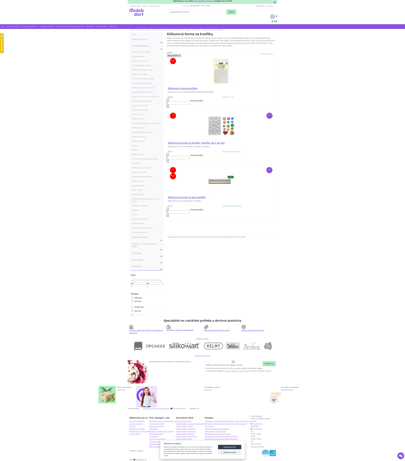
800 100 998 (148, 408)
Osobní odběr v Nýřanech (185, 429)
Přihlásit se (269, 364)
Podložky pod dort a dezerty (142, 65)
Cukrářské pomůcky (29, 26)
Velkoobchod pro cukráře (159, 444)
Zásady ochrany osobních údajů (237, 371)
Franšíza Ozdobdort (156, 424)
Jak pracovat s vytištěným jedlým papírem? (221, 436)
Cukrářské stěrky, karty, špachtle (143, 79)
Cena (133, 275)
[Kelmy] (213, 346)
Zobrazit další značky (202, 356)
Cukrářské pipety (138, 223)
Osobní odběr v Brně (184, 421)
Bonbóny (135, 150)
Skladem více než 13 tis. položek (161, 431)
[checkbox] (136, 298)
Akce (2, 26)
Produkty (142, 30)
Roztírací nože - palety (139, 74)
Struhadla (135, 210)
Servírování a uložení (139, 172)
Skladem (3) (139, 307)
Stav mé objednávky (137, 421)
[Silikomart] (184, 346)
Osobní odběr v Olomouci (186, 431)
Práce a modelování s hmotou (174, 30)
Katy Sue (138, 301)
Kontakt (145, 6)
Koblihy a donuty (137, 154)
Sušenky (135, 145)
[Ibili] (138, 346)
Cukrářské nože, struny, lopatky (142, 70)
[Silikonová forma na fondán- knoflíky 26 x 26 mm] (221, 126)
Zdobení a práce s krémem (141, 52)
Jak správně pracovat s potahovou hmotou (221, 439)
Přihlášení (262, 6)
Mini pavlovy (209, 426)
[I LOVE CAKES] (155, 346)
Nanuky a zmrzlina (138, 141)
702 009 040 (257, 424)
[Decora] (252, 346)
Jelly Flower (136, 163)
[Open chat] (400, 456)
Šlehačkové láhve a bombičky (142, 177)
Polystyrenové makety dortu (141, 101)
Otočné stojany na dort (140, 61)
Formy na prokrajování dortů (142, 83)
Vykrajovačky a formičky (140, 105)
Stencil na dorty (137, 190)
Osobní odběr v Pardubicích (186, 436)
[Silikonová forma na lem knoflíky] (221, 180)
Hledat (231, 12)
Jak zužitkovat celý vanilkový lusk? (218, 434)
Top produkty (173, 55)
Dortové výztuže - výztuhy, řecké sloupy (145, 97)
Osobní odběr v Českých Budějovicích (190, 424)
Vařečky (134, 214)
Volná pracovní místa (157, 439)
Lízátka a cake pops (139, 137)
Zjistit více (121, 390)
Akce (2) (138, 311)
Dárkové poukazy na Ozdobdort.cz (162, 421)
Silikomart (138, 298)
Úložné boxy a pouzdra (140, 206)
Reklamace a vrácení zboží (139, 431)
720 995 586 (257, 429)
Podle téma (112, 26)
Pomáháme (153, 436)
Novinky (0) (139, 315)
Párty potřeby (101, 26)
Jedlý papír (90, 26)
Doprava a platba (135, 6)
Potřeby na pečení (13, 26)
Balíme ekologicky (156, 434)
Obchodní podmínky (137, 429)
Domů (133, 30)
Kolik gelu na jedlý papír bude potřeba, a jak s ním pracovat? (228, 421)
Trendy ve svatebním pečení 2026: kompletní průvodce (225, 424)
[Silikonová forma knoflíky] (221, 71)
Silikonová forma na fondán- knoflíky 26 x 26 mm (196, 142)
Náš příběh (153, 429)
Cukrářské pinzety (138, 185)
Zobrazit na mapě (257, 446)
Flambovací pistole (138, 128)
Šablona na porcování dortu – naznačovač (146, 123)
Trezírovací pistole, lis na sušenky (143, 88)
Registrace (270, 6)
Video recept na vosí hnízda (215, 431)
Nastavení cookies (229, 452)
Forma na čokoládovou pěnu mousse (145, 159)
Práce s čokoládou (138, 56)
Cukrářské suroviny (47, 26)
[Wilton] (233, 346)
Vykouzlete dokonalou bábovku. (217, 429)
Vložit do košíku (196, 101)
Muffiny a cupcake (138, 194)
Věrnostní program (155, 6)
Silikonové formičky (194, 30)
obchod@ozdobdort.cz (162, 408)
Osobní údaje (134, 434)
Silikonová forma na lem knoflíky (187, 197)
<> (132, 280)
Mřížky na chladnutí (138, 119)
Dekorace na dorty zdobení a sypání (70, 26)
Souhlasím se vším (229, 447)
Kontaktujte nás (287, 390)
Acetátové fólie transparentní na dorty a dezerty (145, 200)
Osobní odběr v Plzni (184, 439)
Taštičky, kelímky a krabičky (141, 168)
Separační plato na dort (140, 219)
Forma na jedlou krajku (140, 110)
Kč (131, 286)
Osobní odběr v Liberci (184, 426)
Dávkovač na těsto (138, 181)
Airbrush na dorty (138, 114)
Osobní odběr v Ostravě (185, 434)
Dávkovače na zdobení (139, 232)
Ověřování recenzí (156, 441)
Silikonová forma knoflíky (182, 88)
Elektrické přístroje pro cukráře (142, 132)
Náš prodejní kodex (156, 446)
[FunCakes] (268, 346)
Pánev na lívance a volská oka (142, 228)
